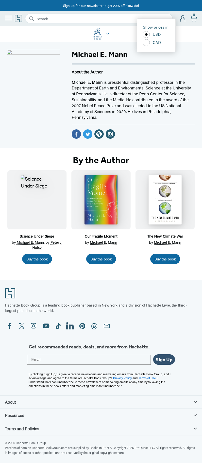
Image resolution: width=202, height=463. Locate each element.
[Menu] (8, 18)
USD (157, 34)
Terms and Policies (22, 428)
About (10, 402)
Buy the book (37, 258)
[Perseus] (107, 33)
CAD (157, 42)
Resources (14, 415)
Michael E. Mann (30, 242)
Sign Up (164, 359)
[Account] (183, 18)
